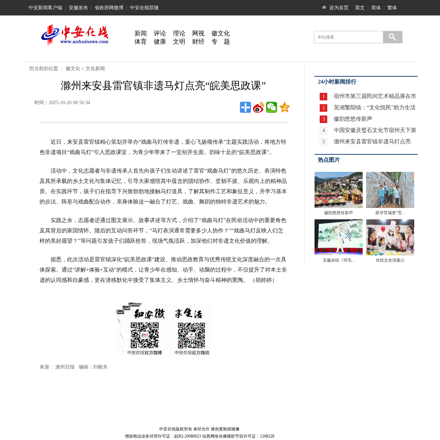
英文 (360, 7)
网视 (198, 33)
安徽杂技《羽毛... (339, 260)
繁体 (392, 7)
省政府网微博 (109, 7)
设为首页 (339, 7)
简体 (376, 7)
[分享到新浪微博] (258, 107)
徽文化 (220, 33)
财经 (198, 41)
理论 (179, 33)
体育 (140, 41)
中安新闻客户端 (45, 7)
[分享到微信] (271, 107)
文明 (179, 41)
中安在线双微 (144, 7)
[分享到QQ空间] (284, 107)
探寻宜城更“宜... (390, 212)
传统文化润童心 (390, 260)
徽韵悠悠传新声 (352, 119)
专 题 (220, 41)
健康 (160, 41)
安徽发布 (78, 7)
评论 (160, 33)
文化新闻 (95, 68)
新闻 (140, 33)
